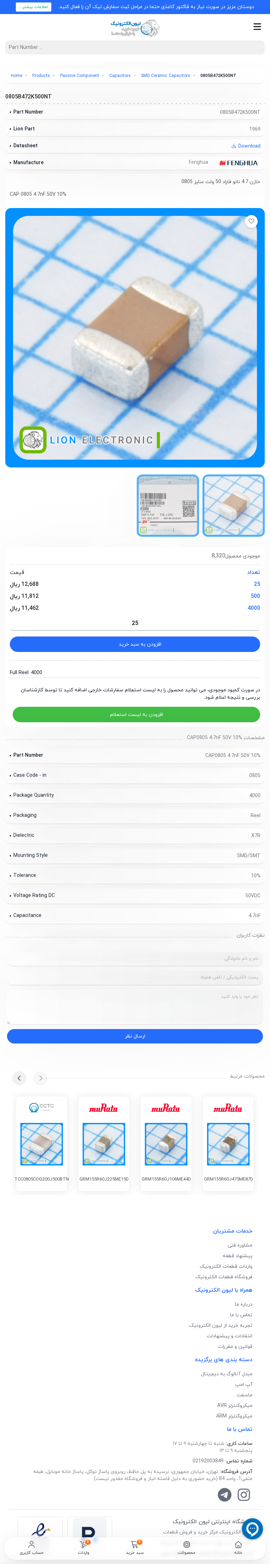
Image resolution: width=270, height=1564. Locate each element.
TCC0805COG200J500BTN (41, 1179)
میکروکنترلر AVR (234, 1405)
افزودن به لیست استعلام (136, 714)
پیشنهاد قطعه (237, 1256)
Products (41, 76)
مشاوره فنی (240, 1245)
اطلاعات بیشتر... (33, 7)
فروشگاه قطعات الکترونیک (223, 1277)
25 (257, 584)
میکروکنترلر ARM (234, 1416)
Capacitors (120, 76)
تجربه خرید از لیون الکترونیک (220, 1325)
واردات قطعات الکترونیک (226, 1266)
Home (16, 76)
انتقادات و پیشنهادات (229, 1336)
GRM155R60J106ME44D (166, 1179)
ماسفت (244, 1395)
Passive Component (79, 76)
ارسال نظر (135, 1036)
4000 (254, 608)
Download (249, 146)
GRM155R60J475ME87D (228, 1179)
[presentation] (40, 1078)
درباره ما (243, 1304)
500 (255, 596)
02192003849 (208, 1461)
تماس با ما (241, 1315)
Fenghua (199, 162)
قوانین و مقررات (235, 1346)
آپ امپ (243, 1384)
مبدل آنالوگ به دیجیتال (226, 1374)
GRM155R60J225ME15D (104, 1179)
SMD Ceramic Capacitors (165, 76)
